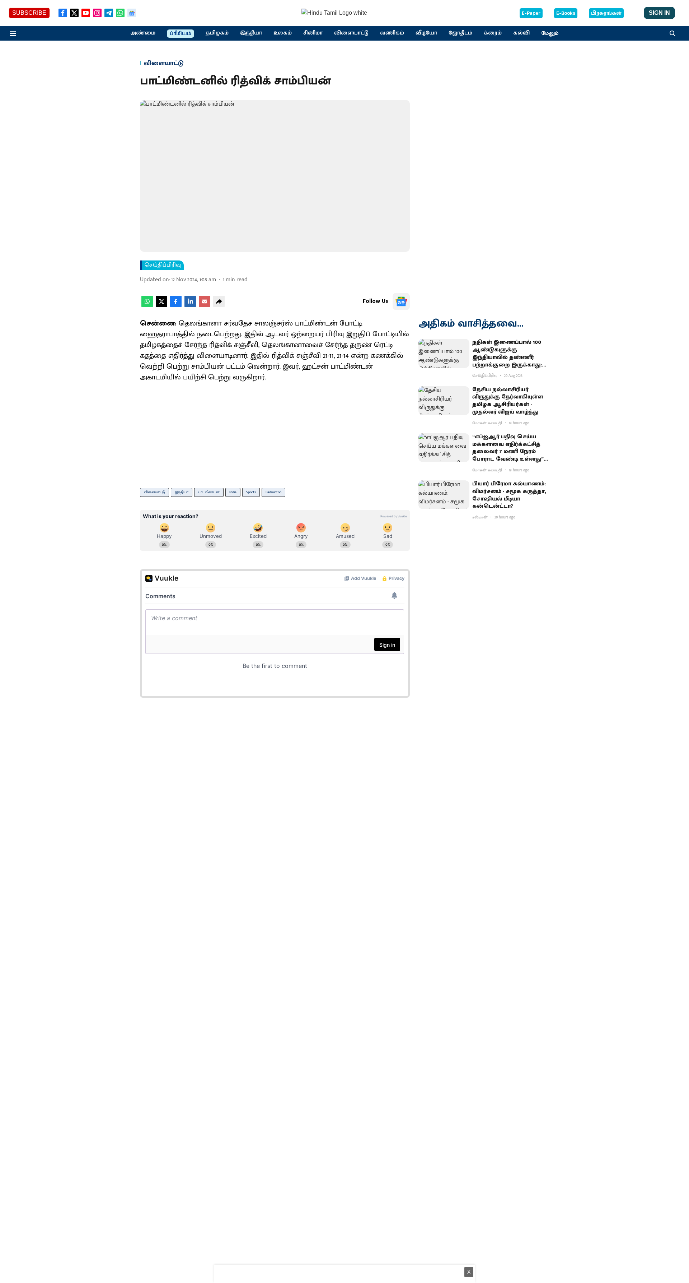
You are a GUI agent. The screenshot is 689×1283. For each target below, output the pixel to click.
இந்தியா (251, 33)
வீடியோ (426, 33)
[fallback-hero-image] (443, 353)
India (232, 492)
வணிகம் (392, 33)
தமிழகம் (217, 33)
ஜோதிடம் (460, 33)
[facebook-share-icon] (176, 305)
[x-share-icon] (161, 305)
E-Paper (531, 13)
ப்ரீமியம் (180, 33)
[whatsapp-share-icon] (147, 305)
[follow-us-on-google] (401, 301)
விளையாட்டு (351, 33)
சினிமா (313, 33)
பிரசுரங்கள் (606, 13)
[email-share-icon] (204, 305)
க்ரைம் (493, 33)
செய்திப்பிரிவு (163, 265)
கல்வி (521, 33)
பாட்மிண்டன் (209, 492)
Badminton (273, 492)
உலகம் (282, 33)
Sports (251, 492)
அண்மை (142, 33)
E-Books (565, 13)
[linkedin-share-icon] (190, 305)
